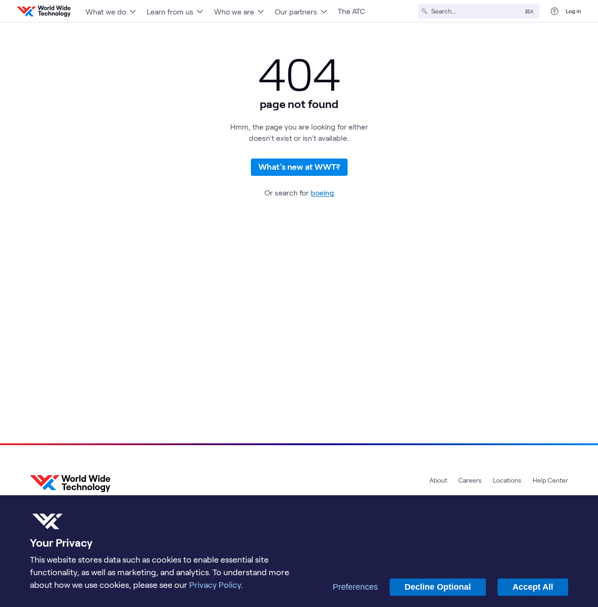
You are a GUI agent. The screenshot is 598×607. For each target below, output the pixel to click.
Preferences (355, 587)
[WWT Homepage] (44, 11)
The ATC (351, 11)
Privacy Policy (215, 584)
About (438, 480)
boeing (322, 192)
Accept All (533, 587)
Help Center (550, 480)
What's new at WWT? (299, 166)
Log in (573, 10)
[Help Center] (554, 11)
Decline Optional (438, 587)
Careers (470, 480)
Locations (507, 480)
